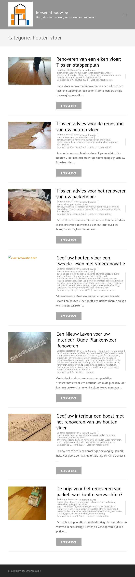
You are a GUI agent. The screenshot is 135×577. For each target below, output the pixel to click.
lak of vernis (71, 357)
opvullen (61, 283)
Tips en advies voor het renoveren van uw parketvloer (91, 193)
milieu (77, 508)
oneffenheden (109, 357)
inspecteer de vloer (84, 206)
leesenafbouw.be (52, 12)
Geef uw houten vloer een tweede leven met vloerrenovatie (90, 260)
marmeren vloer (65, 508)
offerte (102, 508)
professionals (112, 362)
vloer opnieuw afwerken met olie (73, 369)
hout (77, 72)
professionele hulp (66, 142)
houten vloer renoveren (109, 439)
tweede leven (75, 285)
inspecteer (93, 139)
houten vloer (86, 72)
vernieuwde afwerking (108, 285)
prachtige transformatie (93, 362)
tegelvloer (83, 513)
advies (60, 139)
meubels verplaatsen (98, 278)
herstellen (68, 355)
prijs (71, 504)
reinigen (81, 142)
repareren (102, 442)
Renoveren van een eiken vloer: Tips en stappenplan (88, 62)
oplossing (89, 360)
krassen (83, 278)
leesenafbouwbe (88, 70)
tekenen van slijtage (67, 367)
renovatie (74, 437)
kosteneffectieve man (67, 278)
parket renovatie (107, 435)
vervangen (82, 287)
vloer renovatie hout (99, 287)
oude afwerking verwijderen (80, 283)
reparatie (113, 142)
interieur (78, 355)
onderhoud (105, 139)
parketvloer (99, 72)
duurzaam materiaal (66, 506)
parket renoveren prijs (75, 511)
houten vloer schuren (80, 501)
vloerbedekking (97, 513)
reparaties (100, 283)
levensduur (109, 506)
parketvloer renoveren (68, 208)
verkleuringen (89, 285)
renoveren (70, 77)
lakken (100, 506)
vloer (108, 72)
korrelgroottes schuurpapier (105, 355)
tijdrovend (62, 285)
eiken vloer (68, 72)
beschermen (63, 353)
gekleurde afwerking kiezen (99, 273)
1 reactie (89, 372)
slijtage (118, 283)
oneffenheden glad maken (109, 280)
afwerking (62, 75)
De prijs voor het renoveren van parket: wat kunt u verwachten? (89, 491)
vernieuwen (113, 367)
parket (95, 435)
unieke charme (85, 367)
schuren (80, 77)
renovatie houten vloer (97, 142)
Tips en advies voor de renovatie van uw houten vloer (89, 126)
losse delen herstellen (89, 357)
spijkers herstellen (107, 364)
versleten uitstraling (66, 287)
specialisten (71, 513)
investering (82, 506)
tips (99, 77)
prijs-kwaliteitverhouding (99, 511)
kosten (60, 442)
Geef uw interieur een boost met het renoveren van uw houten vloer (90, 421)
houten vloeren (83, 435)
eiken (59, 72)
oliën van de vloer (86, 280)
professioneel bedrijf (74, 442)
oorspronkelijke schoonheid (70, 360)
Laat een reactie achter (102, 79)
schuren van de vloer (78, 364)
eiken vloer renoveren (101, 75)
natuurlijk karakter (89, 508)
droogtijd (72, 75)
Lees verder (69, 106)
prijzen (77, 504)
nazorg (60, 77)
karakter (87, 355)
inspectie (117, 75)
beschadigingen (75, 439)
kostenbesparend (98, 276)
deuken (80, 273)
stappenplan (91, 77)
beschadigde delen (66, 273)
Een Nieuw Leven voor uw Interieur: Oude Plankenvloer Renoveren (86, 340)
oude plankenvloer (104, 360)
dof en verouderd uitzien (90, 353)
